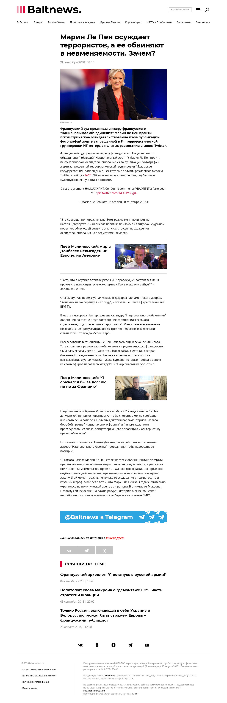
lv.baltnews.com (112, 675)
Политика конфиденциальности (38, 669)
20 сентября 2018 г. (136, 202)
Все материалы (180, 9)
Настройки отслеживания (35, 682)
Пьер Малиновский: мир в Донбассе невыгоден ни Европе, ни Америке (85, 250)
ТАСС (88, 175)
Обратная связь (29, 688)
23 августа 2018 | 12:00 (76, 627)
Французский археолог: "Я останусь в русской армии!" (113, 574)
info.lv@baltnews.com (94, 690)
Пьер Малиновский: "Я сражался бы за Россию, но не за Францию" (83, 382)
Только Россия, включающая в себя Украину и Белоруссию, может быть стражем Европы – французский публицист (105, 615)
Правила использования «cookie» (39, 675)
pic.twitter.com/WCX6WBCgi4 (116, 193)
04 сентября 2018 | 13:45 (77, 581)
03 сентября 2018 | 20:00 (77, 602)
